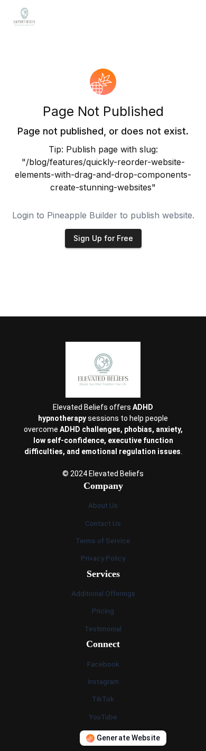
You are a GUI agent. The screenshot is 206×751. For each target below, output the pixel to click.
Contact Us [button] (103, 523)
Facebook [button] (103, 664)
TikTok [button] (103, 699)
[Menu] (191, 17)
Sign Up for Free (103, 238)
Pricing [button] (103, 610)
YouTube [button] (103, 717)
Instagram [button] (103, 681)
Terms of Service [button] (103, 540)
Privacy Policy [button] (103, 558)
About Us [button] (103, 505)
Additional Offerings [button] (103, 593)
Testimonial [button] (103, 628)
